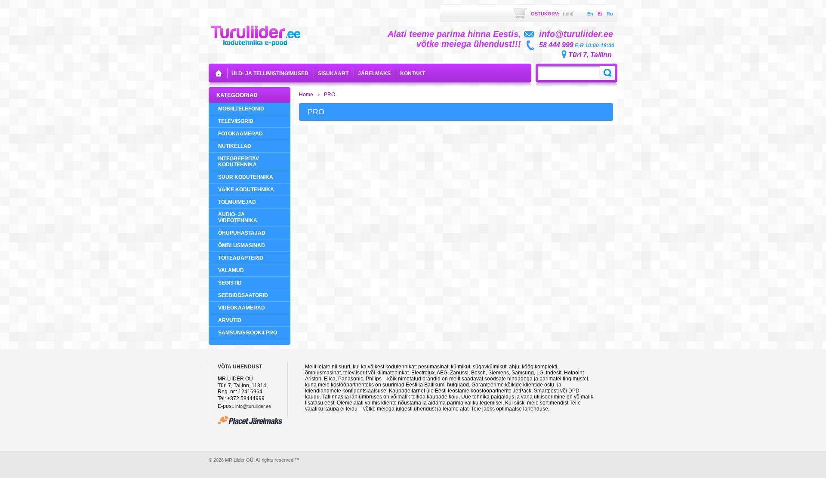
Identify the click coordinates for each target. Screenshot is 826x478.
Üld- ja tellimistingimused (269, 73)
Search (607, 73)
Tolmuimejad (237, 202)
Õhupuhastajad (241, 233)
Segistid (230, 283)
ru (610, 13)
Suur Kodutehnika (245, 177)
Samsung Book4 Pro (247, 333)
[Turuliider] (255, 35)
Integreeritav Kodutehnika (238, 162)
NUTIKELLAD (234, 146)
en (590, 13)
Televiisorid (235, 121)
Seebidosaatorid (243, 295)
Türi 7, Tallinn (590, 54)
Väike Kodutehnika (246, 190)
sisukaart (333, 73)
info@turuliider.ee (253, 406)
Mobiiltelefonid (241, 109)
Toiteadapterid (240, 258)
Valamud (231, 270)
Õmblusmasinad (241, 245)
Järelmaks (374, 73)
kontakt (412, 73)
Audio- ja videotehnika (237, 217)
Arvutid (229, 320)
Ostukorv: (552, 13)
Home (306, 95)
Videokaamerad (241, 308)
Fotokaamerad (240, 134)
